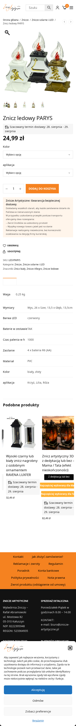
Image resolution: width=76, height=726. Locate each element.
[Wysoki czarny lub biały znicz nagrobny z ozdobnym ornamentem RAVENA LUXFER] (23, 433)
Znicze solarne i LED (43, 20)
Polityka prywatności (25, 578)
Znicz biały (20, 268)
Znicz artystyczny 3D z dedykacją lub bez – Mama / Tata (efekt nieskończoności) (58, 463)
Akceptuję (38, 690)
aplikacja (8, 165)
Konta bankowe (48, 570)
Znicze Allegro (34, 268)
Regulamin (38, 720)
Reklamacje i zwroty (26, 564)
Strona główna (11, 20)
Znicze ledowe (51, 268)
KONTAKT (47, 620)
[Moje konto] (57, 7)
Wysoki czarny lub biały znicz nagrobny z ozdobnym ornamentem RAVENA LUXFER (22, 465)
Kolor (6, 146)
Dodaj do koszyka (42, 188)
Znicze (25, 20)
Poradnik (23, 570)
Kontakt (18, 557)
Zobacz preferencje (38, 711)
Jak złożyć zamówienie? (47, 557)
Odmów (38, 700)
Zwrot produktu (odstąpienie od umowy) (38, 584)
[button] (70, 648)
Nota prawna (56, 578)
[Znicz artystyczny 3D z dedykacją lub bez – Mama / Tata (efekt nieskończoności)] (59, 433)
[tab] (10, 281)
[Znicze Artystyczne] (12, 7)
